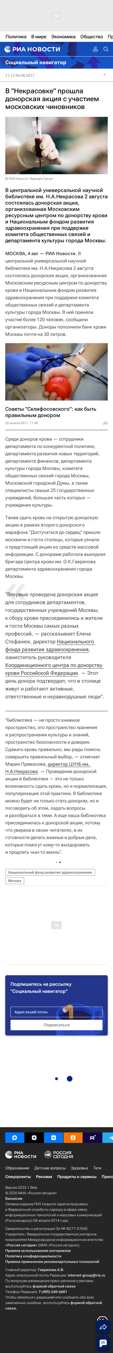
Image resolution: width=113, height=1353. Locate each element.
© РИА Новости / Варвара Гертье (29, 178)
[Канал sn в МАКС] (14, 1137)
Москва (14, 881)
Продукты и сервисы (76, 1176)
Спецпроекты (18, 1176)
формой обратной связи (54, 1286)
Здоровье (79, 1168)
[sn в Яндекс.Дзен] (34, 1137)
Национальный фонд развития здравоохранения (50, 872)
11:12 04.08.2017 (19, 75)
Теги (97, 1168)
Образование (17, 1168)
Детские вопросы (50, 1168)
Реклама (44, 1176)
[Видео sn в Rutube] (92, 1137)
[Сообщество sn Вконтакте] (53, 1137)
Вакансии (13, 1198)
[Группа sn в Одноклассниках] (73, 1137)
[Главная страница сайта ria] (31, 49)
